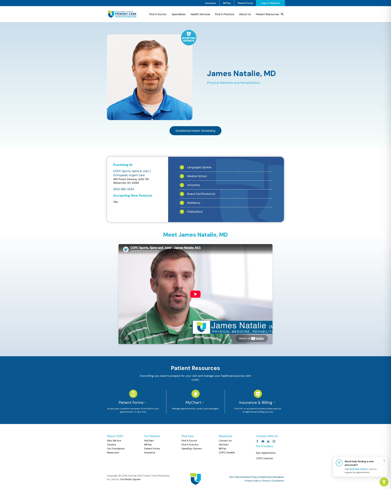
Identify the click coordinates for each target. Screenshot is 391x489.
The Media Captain (130, 479)
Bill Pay (227, 3)
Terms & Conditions (273, 480)
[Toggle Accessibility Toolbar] (384, 482)
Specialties (179, 14)
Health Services (200, 14)
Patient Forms (245, 3)
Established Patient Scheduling (195, 130)
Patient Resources (267, 14)
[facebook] (257, 441)
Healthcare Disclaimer (272, 477)
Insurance (210, 3)
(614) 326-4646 (357, 469)
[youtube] (263, 441)
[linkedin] (268, 441)
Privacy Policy (252, 480)
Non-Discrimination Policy (244, 477)
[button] (282, 14)
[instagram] (274, 441)
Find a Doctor (158, 14)
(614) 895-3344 (123, 189)
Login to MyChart (270, 3)
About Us (245, 14)
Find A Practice (224, 14)
